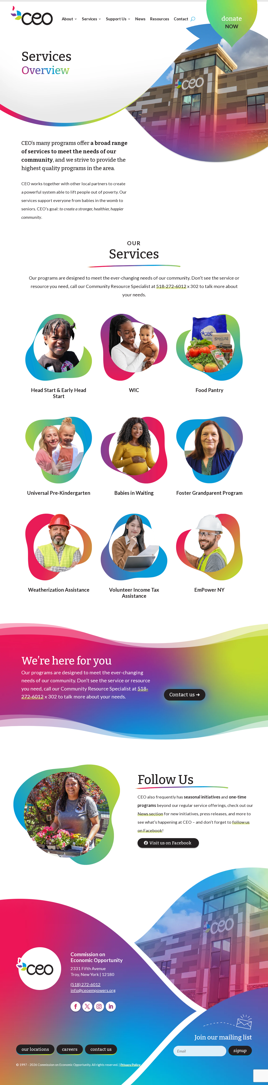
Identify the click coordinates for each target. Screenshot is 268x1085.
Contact (181, 19)
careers (69, 1049)
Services (89, 19)
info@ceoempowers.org (93, 990)
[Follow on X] (87, 1007)
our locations (35, 1049)
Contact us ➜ (184, 695)
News (140, 19)
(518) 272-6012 (85, 984)
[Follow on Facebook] (76, 1007)
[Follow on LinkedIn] (111, 1007)
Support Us (116, 19)
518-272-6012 (171, 286)
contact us (101, 1049)
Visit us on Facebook (170, 842)
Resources (159, 19)
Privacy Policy (130, 1065)
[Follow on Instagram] (99, 1007)
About (67, 19)
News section (150, 813)
